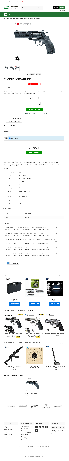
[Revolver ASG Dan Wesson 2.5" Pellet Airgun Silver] (34, 323)
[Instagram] (46, 427)
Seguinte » (15, 263)
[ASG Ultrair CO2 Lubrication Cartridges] (54, 287)
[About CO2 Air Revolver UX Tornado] (32, 385)
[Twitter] (40, 427)
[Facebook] (36, 427)
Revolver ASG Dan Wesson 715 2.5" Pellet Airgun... (54, 334)
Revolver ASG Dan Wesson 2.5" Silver (13, 334)
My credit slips (9, 429)
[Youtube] (43, 427)
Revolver (38, 74)
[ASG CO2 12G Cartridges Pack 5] (34, 287)
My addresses (8, 432)
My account (8, 423)
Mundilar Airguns (31, 446)
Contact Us (8, 1)
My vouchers (8, 437)
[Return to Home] (4, 19)
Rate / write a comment (14, 121)
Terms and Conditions (15, 451)
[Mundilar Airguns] (11, 7)
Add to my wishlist (10, 125)
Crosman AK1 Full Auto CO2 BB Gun (13, 367)
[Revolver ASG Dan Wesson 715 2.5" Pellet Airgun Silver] (54, 323)
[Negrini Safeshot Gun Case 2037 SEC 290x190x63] (14, 287)
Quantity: (30, 103)
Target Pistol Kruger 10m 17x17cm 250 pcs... (34, 367)
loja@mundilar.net (25, 439)
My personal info (9, 434)
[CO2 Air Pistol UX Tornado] (6, 68)
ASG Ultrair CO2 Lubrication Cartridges (55, 298)
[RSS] (36, 430)
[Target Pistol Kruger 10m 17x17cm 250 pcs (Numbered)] (34, 355)
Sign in (63, 10)
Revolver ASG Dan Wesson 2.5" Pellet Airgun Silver (34, 334)
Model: (5, 87)
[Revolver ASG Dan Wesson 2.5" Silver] (13, 323)
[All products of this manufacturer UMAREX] (34, 84)
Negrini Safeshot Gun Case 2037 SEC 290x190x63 (14, 298)
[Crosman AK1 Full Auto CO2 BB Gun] (13, 355)
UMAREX (32, 74)
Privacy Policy (54, 451)
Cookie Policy (34, 451)
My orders (8, 427)
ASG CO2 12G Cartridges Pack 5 (34, 298)
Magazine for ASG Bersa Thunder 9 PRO (55, 367)
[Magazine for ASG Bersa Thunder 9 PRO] (55, 355)
